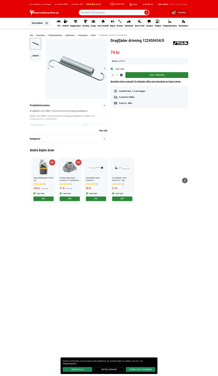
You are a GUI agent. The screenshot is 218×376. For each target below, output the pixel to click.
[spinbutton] (117, 75)
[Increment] (121, 75)
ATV (58, 26)
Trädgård (157, 26)
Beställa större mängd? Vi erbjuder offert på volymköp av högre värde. (146, 81)
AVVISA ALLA (77, 369)
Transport (149, 26)
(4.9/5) (98, 4)
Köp (43, 199)
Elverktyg (85, 26)
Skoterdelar (129, 26)
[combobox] (114, 12)
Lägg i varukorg (156, 75)
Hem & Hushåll (103, 26)
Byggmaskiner (75, 26)
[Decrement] (113, 75)
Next (104, 68)
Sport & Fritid (139, 26)
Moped (112, 26)
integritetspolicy (69, 363)
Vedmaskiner (183, 26)
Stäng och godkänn (140, 369)
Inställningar (109, 369)
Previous (48, 68)
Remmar (120, 26)
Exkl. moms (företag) (178, 4)
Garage (93, 26)
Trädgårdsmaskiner (170, 26)
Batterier (65, 26)
